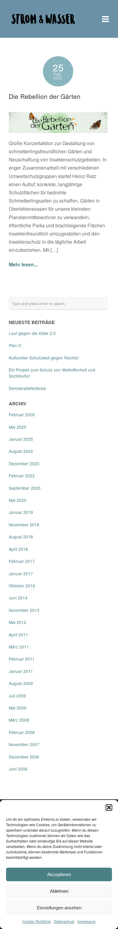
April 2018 (18, 549)
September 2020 (25, 488)
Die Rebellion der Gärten (44, 96)
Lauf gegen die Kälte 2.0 (32, 333)
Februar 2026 (22, 414)
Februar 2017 (22, 561)
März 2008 (19, 720)
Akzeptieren (59, 874)
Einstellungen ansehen (59, 907)
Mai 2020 (17, 500)
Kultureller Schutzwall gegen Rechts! (44, 358)
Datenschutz (64, 921)
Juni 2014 (18, 598)
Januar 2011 (21, 671)
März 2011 (19, 647)
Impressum (86, 921)
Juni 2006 (18, 769)
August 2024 (21, 451)
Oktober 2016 (22, 586)
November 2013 (24, 610)
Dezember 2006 (24, 757)
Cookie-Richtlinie (36, 921)
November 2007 (24, 744)
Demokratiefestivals (27, 388)
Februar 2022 (22, 476)
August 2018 (21, 537)
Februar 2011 (22, 659)
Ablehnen (59, 891)
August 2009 (21, 683)
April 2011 (18, 635)
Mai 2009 (17, 708)
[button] (109, 807)
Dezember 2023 (24, 463)
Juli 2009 (17, 696)
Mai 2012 (17, 622)
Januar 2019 (21, 512)
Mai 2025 (17, 427)
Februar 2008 (22, 732)
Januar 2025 (21, 439)
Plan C (15, 345)
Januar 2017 (21, 573)
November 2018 (24, 524)
